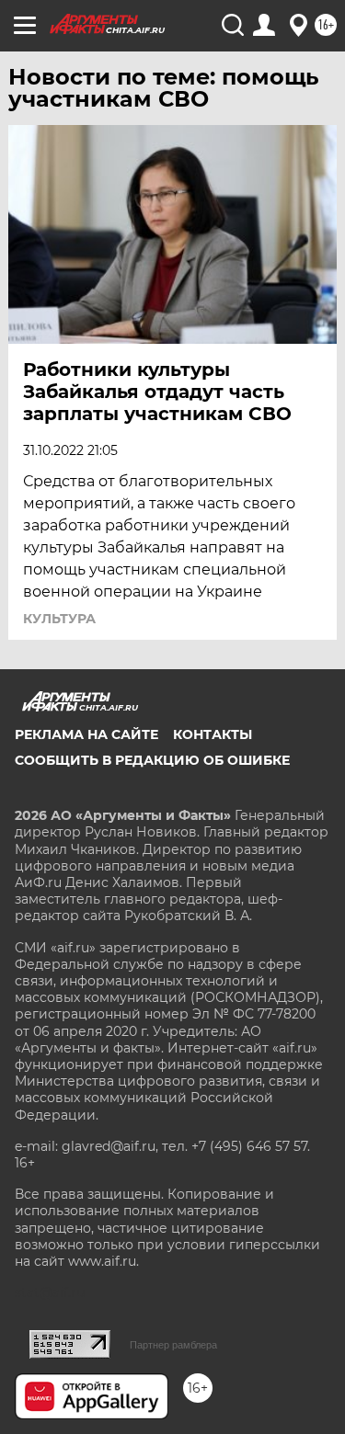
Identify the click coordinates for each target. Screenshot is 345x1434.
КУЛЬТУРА (59, 618)
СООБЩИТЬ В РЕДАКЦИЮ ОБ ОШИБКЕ (152, 760)
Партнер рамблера (173, 1344)
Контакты (212, 734)
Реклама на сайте (86, 734)
